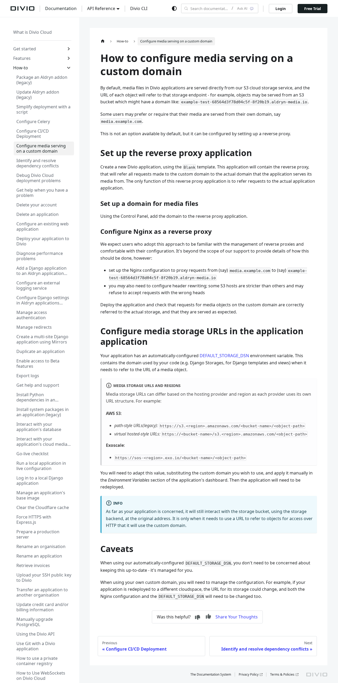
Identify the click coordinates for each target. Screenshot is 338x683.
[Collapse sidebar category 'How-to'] (68, 68)
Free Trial (312, 8)
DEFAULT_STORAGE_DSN (224, 356)
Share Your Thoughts (236, 617)
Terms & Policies (282, 674)
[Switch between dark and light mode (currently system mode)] (174, 8)
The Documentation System (210, 674)
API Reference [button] (101, 8)
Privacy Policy (249, 674)
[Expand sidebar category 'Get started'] (68, 49)
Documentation (61, 8)
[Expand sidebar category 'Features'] (68, 58)
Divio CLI (138, 8)
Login (280, 8)
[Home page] (103, 41)
